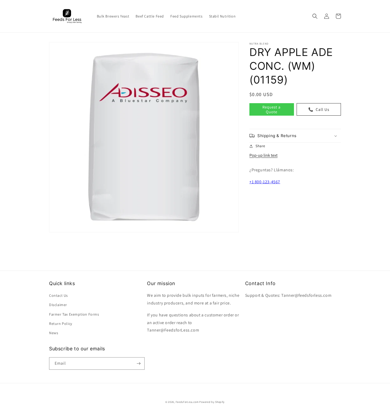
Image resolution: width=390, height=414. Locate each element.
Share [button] (260, 145)
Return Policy (60, 323)
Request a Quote (271, 109)
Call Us (318, 109)
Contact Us (58, 295)
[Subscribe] (138, 363)
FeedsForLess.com (187, 402)
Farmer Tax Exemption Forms (74, 314)
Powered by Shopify (212, 402)
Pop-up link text (263, 155)
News (53, 332)
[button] (315, 16)
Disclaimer (58, 304)
